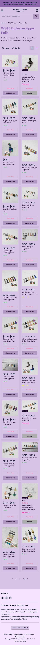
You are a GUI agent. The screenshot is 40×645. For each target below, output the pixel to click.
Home (3, 23)
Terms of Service (20, 637)
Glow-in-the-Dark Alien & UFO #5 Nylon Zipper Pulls (28, 508)
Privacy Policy (30, 634)
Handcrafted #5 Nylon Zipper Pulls (9, 555)
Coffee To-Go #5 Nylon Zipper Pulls (9, 378)
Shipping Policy (18, 634)
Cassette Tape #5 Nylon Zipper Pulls (9, 252)
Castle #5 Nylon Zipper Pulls (27, 248)
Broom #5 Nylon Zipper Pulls (28, 206)
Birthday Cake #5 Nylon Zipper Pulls (9, 163)
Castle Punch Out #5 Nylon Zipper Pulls (10, 298)
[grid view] (32, 48)
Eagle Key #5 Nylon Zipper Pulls (9, 423)
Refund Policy (8, 634)
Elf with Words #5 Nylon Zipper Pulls (9, 465)
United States (19, 628)
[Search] (36, 16)
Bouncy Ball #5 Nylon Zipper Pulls (29, 169)
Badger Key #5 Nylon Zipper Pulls (10, 122)
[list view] (36, 48)
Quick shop (10, 88)
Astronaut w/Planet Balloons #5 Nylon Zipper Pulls (28, 79)
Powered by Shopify (20, 641)
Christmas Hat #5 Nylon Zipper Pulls (9, 340)
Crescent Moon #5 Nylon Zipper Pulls (28, 382)
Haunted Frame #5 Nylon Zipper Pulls (28, 550)
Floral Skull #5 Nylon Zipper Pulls (29, 459)
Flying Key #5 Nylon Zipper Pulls (9, 506)
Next (25, 579)
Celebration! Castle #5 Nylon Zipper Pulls (29, 293)
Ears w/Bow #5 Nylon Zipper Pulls (29, 419)
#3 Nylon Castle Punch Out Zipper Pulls (9, 75)
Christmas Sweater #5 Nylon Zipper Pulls (29, 340)
